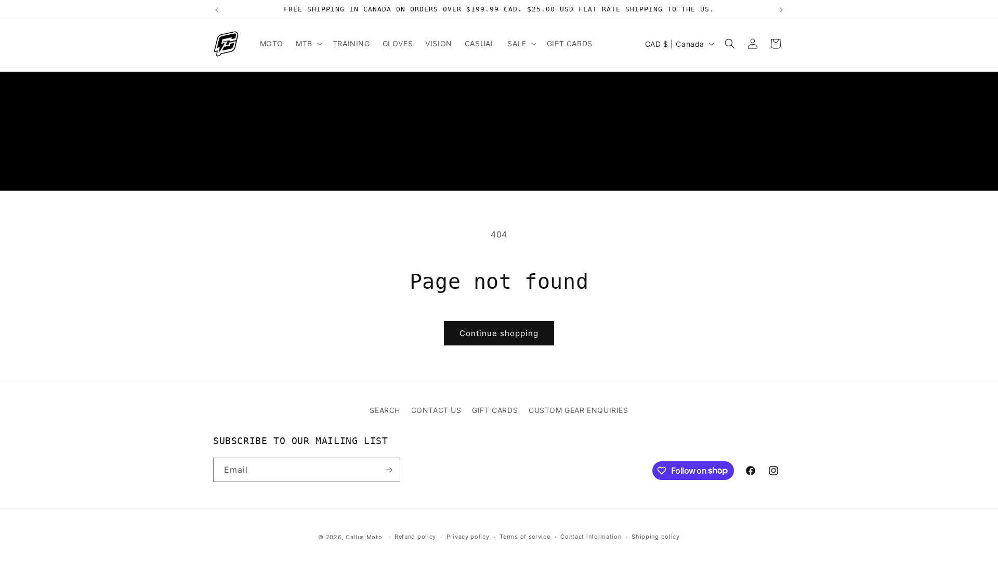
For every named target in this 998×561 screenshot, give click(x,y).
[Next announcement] (781, 10)
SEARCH (385, 410)
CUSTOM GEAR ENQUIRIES (578, 410)
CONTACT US (436, 410)
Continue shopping (499, 333)
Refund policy (415, 536)
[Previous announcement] (216, 10)
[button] (308, 44)
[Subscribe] (388, 470)
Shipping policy (656, 536)
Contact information (590, 536)
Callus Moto (364, 537)
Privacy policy (468, 536)
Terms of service (525, 536)
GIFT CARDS (495, 410)
